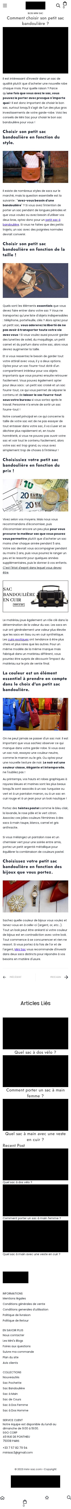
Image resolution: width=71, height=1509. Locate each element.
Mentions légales (14, 1298)
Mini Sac (20, 949)
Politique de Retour (16, 1321)
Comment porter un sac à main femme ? (35, 1093)
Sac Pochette (12, 1383)
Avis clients (10, 1363)
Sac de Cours (12, 1399)
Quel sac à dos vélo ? (35, 1052)
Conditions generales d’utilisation (25, 1309)
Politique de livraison (17, 1315)
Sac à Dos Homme (15, 1410)
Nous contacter (13, 1335)
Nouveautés (11, 1377)
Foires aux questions (17, 1346)
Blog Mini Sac (35, 13)
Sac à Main (10, 1394)
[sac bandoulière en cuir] (35, 596)
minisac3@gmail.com (18, 1452)
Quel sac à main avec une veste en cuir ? (35, 1137)
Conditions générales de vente (24, 1304)
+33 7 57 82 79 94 (15, 1448)
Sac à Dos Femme (15, 1405)
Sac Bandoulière (14, 1388)
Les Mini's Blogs (13, 1341)
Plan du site (11, 1357)
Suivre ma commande (18, 1352)
